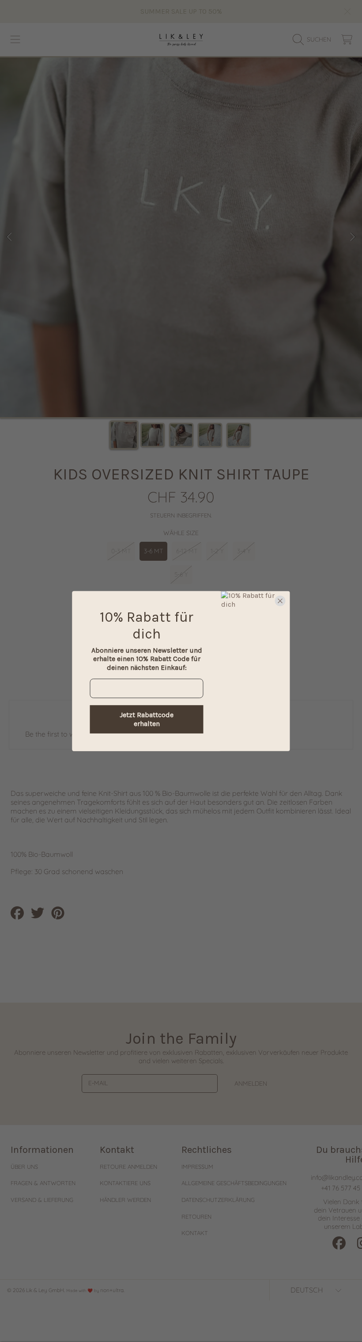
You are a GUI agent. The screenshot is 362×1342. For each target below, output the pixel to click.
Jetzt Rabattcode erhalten (146, 719)
